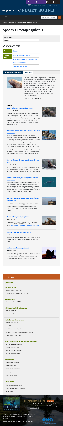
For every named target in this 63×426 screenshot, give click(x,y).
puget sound (36, 2)
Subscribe (11, 421)
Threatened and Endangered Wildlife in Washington (24, 225)
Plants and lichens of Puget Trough (14, 385)
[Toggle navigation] (6, 17)
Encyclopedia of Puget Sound (18, 414)
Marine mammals (10, 299)
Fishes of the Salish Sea (11, 326)
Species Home (9, 283)
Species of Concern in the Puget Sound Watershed (17, 293)
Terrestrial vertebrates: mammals (14, 350)
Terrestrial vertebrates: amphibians (14, 344)
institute (52, 2)
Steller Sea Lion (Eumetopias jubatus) (18, 217)
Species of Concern (10, 287)
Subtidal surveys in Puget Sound (13, 335)
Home (5, 22)
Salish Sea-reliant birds (11, 310)
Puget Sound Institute (11, 416)
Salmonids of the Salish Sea (12, 322)
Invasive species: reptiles (11, 375)
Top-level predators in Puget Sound (18, 248)
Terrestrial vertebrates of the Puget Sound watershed (21, 341)
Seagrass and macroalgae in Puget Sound (15, 388)
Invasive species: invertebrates (13, 369)
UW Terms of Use (28, 421)
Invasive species (9, 360)
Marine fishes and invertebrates (14, 320)
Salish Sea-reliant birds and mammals (16, 308)
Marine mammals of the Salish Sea (14, 302)
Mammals (15, 51)
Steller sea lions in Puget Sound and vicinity (20, 108)
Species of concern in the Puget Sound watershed (25, 59)
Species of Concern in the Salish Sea (14, 290)
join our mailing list (34, 408)
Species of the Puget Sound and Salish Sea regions (23, 22)
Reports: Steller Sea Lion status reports (19, 232)
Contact (5, 421)
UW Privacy (19, 421)
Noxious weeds (9, 391)
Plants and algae (10, 381)
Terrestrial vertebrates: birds (12, 347)
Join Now (50, 401)
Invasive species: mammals (12, 372)
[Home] (28, 10)
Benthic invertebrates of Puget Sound (14, 329)
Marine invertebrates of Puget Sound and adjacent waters (19, 332)
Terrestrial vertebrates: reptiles (13, 353)
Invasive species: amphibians (12, 362)
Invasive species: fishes (11, 365)
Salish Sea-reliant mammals (12, 314)
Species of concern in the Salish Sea (21, 55)
